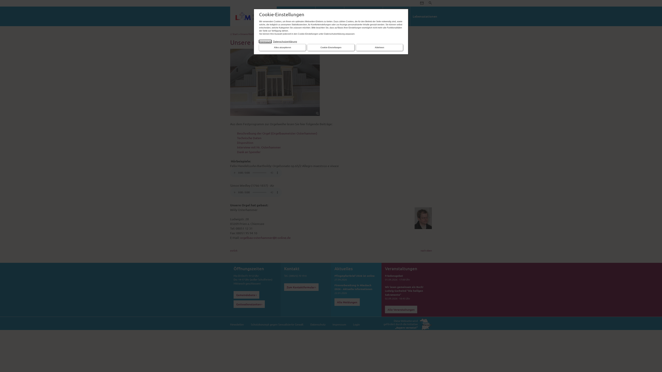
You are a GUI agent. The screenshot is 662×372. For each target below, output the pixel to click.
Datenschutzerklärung (285, 41)
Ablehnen (379, 47)
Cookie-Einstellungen (330, 47)
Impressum (265, 41)
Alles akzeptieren (282, 47)
